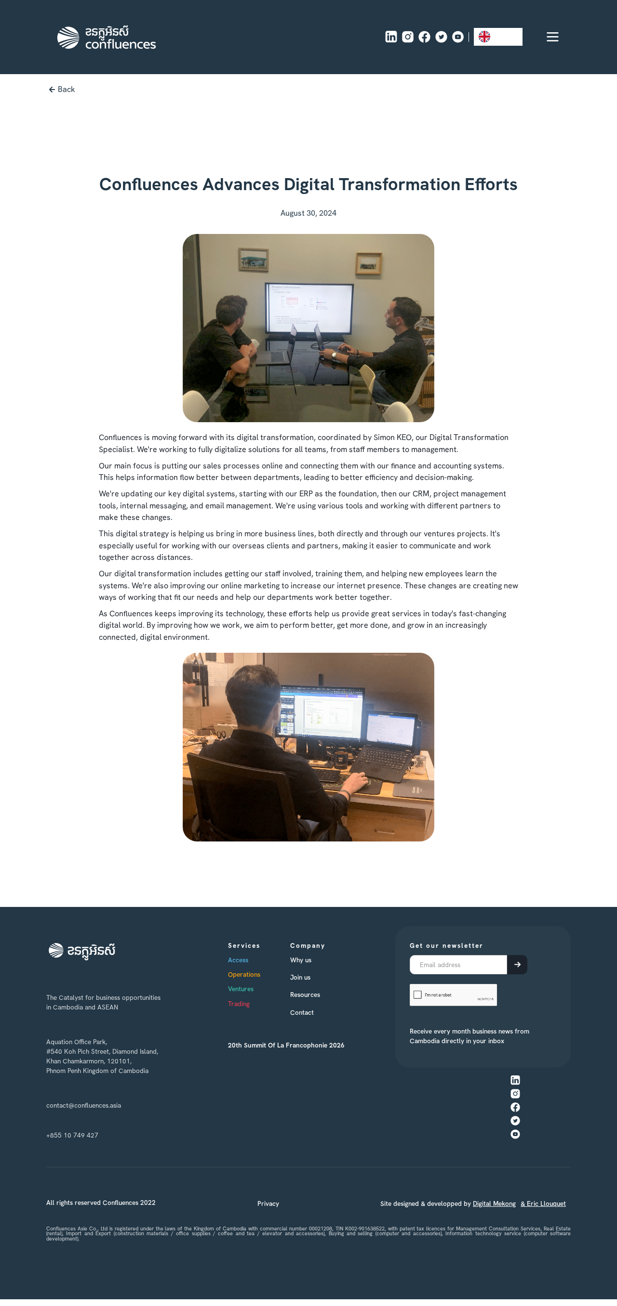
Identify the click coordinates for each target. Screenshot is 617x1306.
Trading (239, 1003)
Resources (305, 994)
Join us (300, 977)
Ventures (241, 988)
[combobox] (498, 37)
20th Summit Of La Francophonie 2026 (286, 1045)
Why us (300, 960)
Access (238, 960)
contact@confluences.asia (83, 1105)
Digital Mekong (494, 1203)
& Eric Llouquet (543, 1203)
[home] (106, 37)
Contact (302, 1012)
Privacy (268, 1203)
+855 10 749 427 (72, 1135)
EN (499, 36)
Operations (244, 974)
